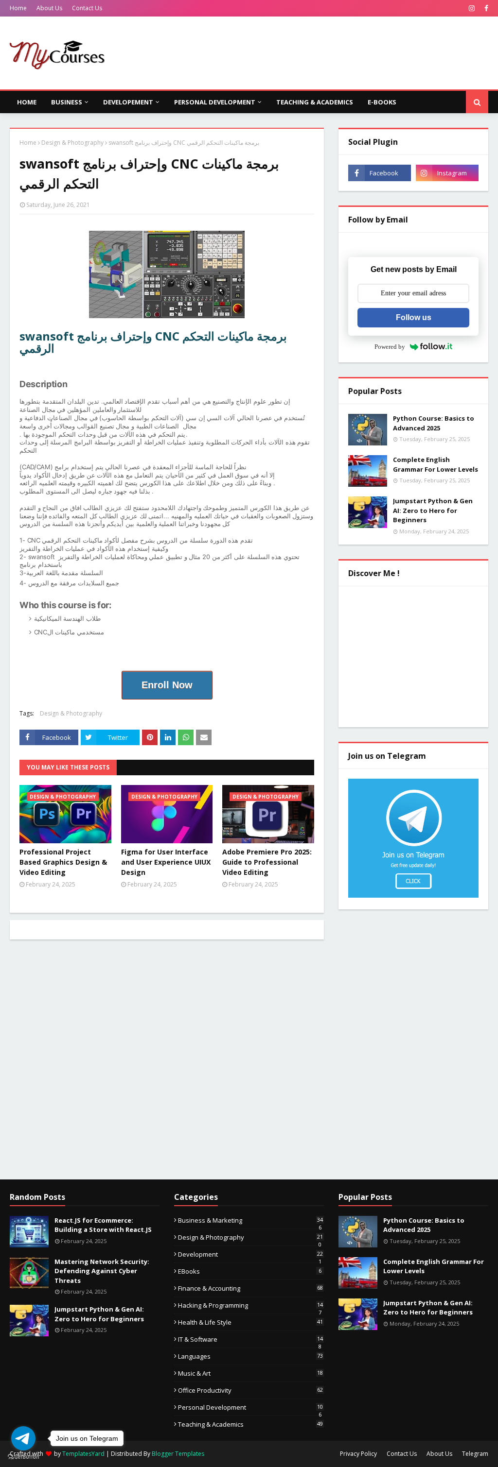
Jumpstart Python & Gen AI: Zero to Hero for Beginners (433, 510)
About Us (49, 8)
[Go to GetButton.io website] (23, 1457)
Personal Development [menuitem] (214, 102)
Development (250, 1254)
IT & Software (250, 1339)
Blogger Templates (178, 1454)
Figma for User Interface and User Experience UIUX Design (166, 862)
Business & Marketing (250, 1220)
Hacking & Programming (250, 1305)
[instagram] (471, 8)
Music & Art (250, 1373)
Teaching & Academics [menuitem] (314, 102)
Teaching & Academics (250, 1424)
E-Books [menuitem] (382, 102)
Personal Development (250, 1407)
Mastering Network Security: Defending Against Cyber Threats (101, 1271)
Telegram (475, 1454)
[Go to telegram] (23, 1438)
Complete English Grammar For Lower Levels (435, 464)
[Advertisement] (167, 1066)
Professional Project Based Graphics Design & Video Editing (63, 862)
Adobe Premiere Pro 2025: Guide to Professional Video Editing (267, 862)
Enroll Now (167, 685)
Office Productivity (250, 1390)
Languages (250, 1356)
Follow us (413, 317)
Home (18, 8)
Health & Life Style (250, 1322)
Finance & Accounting (250, 1288)
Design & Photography (72, 142)
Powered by (389, 346)
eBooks (249, 1271)
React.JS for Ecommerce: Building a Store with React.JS (103, 1225)
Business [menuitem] (66, 102)
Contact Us (87, 8)
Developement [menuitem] (128, 102)
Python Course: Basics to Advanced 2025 (433, 423)
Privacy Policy (358, 1454)
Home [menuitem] (26, 102)
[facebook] (485, 8)
